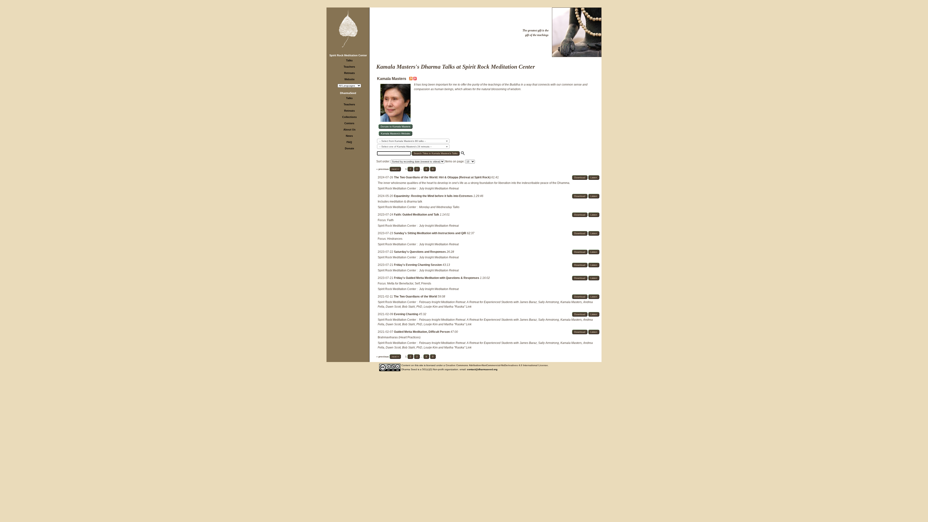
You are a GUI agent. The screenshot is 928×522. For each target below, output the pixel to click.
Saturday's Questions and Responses (420, 252)
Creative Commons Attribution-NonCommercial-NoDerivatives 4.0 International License (497, 365)
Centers (349, 123)
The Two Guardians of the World (416, 296)
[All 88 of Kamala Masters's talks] (415, 79)
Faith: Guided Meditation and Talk (417, 214)
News (349, 135)
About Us (349, 129)
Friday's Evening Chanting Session (418, 265)
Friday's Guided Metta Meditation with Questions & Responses (437, 278)
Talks (349, 60)
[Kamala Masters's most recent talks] (411, 79)
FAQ (349, 142)
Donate (349, 148)
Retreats (349, 73)
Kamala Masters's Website (395, 133)
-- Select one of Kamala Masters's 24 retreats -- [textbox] (405, 146)
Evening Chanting (406, 314)
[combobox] (413, 141)
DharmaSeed (348, 93)
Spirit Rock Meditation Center (348, 55)
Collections (349, 117)
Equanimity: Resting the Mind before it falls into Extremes (433, 196)
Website (349, 79)
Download (579, 177)
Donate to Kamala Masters (395, 126)
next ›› (395, 169)
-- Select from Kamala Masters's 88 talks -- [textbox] (402, 141)
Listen (593, 177)
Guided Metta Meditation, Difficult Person (422, 332)
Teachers (349, 66)
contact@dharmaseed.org (482, 369)
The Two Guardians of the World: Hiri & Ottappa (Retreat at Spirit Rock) (442, 177)
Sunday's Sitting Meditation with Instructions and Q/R (430, 233)
